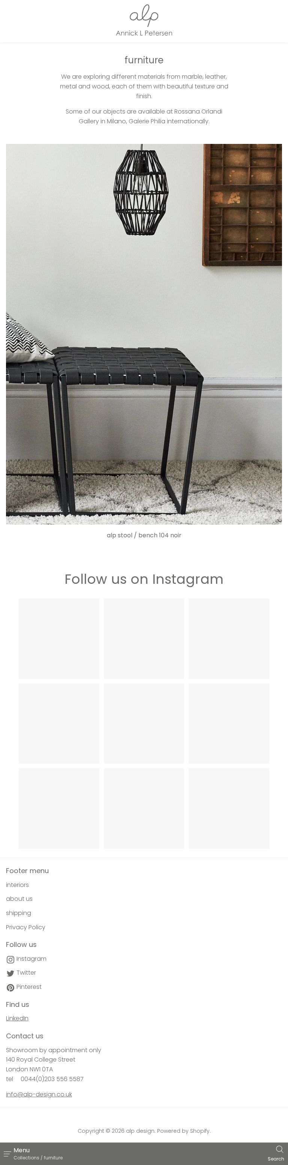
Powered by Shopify (183, 1131)
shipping (18, 913)
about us (19, 898)
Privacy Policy (25, 927)
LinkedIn (17, 1018)
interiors (17, 885)
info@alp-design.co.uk (39, 1094)
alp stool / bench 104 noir (144, 535)
